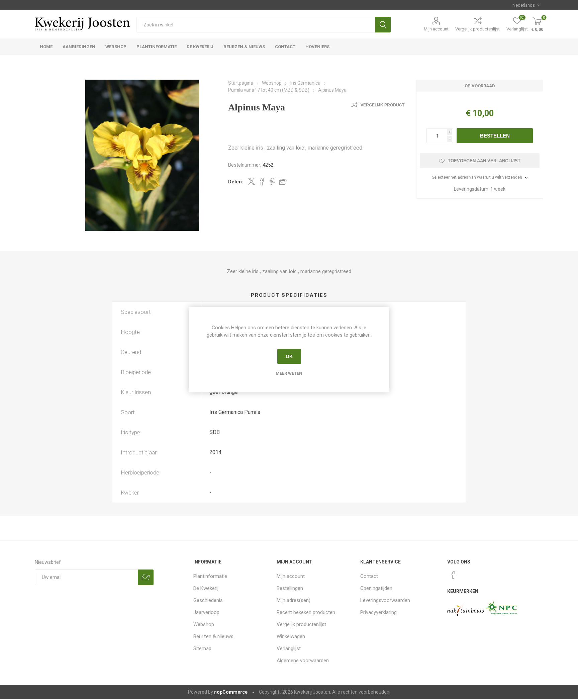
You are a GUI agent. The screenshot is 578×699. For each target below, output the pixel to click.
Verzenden (146, 577)
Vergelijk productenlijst (477, 28)
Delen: (235, 182)
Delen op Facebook (262, 181)
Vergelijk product (382, 105)
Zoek (383, 24)
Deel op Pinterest (272, 181)
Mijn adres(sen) (293, 600)
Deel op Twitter (251, 181)
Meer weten (289, 372)
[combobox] (255, 24)
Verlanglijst (289, 648)
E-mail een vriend (283, 181)
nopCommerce (231, 692)
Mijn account (436, 28)
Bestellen (495, 136)
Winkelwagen (291, 636)
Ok (289, 356)
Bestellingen (290, 588)
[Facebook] (453, 575)
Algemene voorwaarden (303, 661)
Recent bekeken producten (306, 612)
